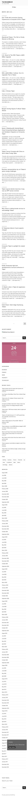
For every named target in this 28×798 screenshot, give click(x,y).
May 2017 (4, 751)
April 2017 (4, 753)
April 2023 (4, 579)
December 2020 (5, 654)
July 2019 (4, 681)
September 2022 (5, 598)
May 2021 (4, 641)
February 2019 (5, 694)
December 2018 (5, 700)
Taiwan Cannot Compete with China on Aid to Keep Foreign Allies (13, 152)
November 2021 (5, 625)
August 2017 (4, 743)
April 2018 (4, 721)
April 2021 (4, 644)
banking (4, 459)
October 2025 (5, 499)
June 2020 (4, 670)
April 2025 (4, 515)
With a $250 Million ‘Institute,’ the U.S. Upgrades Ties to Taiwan (13, 74)
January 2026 (5, 491)
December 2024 (5, 526)
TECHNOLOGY (5, 380)
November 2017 (5, 735)
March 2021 (4, 646)
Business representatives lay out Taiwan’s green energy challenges (14, 170)
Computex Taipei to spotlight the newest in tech (13, 247)
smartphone (9, 462)
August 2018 (4, 710)
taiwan (18, 462)
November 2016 (5, 767)
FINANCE (4, 372)
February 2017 (5, 759)
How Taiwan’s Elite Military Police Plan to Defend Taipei (13, 394)
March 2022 (4, 614)
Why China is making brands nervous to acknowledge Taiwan (13, 209)
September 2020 (5, 662)
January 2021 (5, 652)
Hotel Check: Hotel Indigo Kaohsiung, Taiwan (12, 306)
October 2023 (5, 563)
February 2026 (5, 488)
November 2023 (5, 561)
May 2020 (4, 673)
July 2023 (4, 571)
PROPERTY (4, 377)
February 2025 (5, 520)
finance (14, 459)
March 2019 (4, 692)
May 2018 (4, 719)
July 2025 (4, 507)
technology (5, 464)
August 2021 (4, 633)
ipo (24, 459)
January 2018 (5, 729)
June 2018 (4, 716)
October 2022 (5, 595)
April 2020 (4, 676)
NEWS (3, 375)
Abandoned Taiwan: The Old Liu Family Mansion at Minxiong (13, 38)
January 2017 (5, 761)
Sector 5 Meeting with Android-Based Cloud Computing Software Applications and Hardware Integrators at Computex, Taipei (13, 131)
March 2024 (4, 550)
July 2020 (4, 668)
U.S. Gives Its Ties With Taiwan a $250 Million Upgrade (13, 56)
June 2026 (4, 478)
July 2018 (4, 713)
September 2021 (5, 630)
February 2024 (5, 553)
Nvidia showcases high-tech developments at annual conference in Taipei (13, 267)
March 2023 (4, 582)
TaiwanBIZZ (7, 2)
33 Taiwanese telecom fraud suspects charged (13, 229)
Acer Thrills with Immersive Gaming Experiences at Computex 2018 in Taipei (13, 18)
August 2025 (4, 504)
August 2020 (4, 665)
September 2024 (5, 534)
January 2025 (5, 523)
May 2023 (4, 577)
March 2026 (4, 486)
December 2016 (5, 764)
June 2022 (4, 606)
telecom (10, 464)
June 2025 (4, 510)
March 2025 (4, 518)
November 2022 (5, 593)
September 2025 (5, 502)
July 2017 (4, 745)
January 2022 (5, 619)
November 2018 (5, 702)
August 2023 (4, 569)
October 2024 (5, 531)
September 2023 (5, 566)
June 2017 (4, 748)
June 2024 (4, 542)
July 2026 (4, 475)
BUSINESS (4, 369)
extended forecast (14, 360)
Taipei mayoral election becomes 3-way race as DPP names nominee (13, 190)
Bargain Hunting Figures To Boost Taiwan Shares (14, 109)
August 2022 (4, 601)
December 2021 (5, 622)
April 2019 (4, 689)
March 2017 (4, 756)
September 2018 (5, 708)
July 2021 (4, 636)
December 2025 (5, 494)
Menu (14, 7)
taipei (14, 462)
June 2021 (4, 638)
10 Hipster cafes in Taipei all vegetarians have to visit (13, 288)
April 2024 (4, 547)
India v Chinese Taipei (8, 91)
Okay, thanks (12, 747)
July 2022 (4, 603)
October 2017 (5, 737)
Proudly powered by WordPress (8, 795)
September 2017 (5, 740)
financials (20, 459)
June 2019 (4, 684)
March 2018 (4, 724)
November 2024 (5, 529)
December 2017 (5, 732)
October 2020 (5, 660)
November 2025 (5, 496)
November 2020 (5, 657)
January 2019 (5, 697)
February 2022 (5, 617)
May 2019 (4, 686)
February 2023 (5, 585)
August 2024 (4, 537)
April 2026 (4, 483)
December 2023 (5, 558)
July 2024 (4, 539)
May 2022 (4, 609)
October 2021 (5, 628)
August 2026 (4, 472)
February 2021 (5, 649)
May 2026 (4, 480)
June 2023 (4, 574)
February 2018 (5, 727)
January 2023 (5, 587)
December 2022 (5, 590)
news (4, 462)
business (10, 459)
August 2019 (4, 678)
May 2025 (4, 512)
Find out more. (21, 744)
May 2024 (4, 545)
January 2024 (5, 555)
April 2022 (4, 611)
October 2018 (5, 705)
